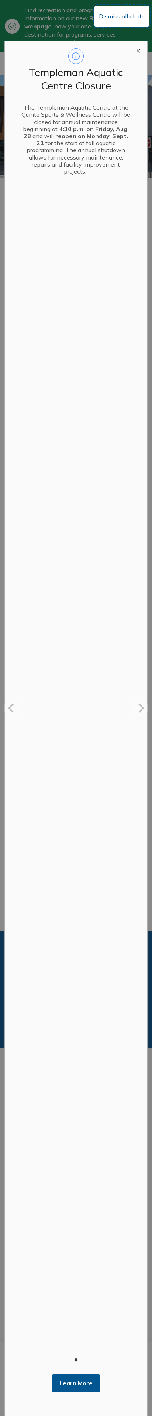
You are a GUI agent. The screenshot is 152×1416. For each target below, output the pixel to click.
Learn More (76, 1383)
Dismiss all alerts (122, 16)
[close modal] (138, 50)
